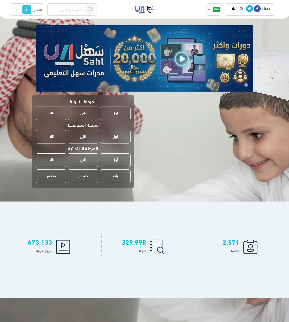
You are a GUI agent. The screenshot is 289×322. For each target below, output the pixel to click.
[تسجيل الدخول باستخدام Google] (241, 8)
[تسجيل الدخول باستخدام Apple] (233, 8)
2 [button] (16, 9)
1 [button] (27, 9)
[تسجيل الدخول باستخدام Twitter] (249, 8)
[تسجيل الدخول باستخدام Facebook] (257, 8)
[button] (213, 9)
